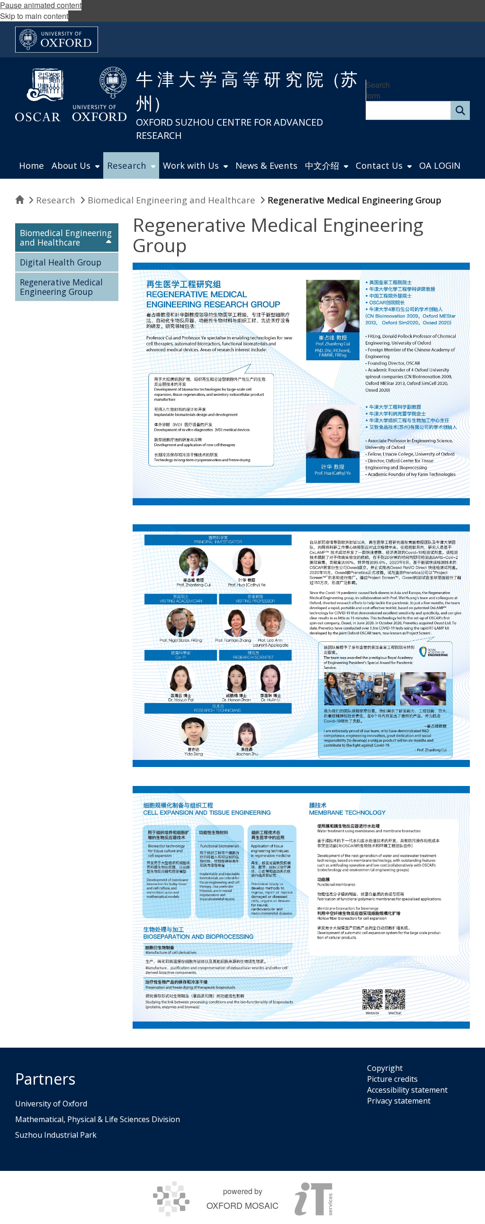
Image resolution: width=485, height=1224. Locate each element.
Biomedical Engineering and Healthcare (171, 200)
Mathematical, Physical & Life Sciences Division (97, 1119)
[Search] (460, 110)
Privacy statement (399, 1101)
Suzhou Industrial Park (56, 1135)
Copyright (385, 1068)
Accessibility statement (407, 1090)
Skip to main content (34, 15)
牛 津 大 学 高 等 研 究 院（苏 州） (247, 91)
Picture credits (392, 1079)
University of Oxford (51, 1103)
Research (55, 200)
